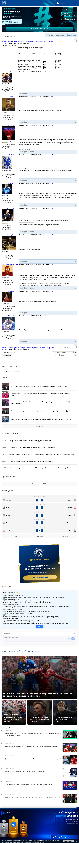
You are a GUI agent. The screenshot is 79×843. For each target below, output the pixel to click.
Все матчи (14, 536)
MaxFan (10, 183)
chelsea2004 (10, 208)
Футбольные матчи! (38, 41)
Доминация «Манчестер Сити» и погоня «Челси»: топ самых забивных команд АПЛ (33, 759)
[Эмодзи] (69, 638)
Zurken (10, 97)
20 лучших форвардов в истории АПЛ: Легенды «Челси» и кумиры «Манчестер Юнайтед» (41, 468)
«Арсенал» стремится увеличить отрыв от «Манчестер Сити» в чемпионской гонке (33, 797)
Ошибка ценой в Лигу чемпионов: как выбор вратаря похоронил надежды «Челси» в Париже (41, 394)
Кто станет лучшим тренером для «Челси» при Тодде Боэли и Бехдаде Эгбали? (39, 386)
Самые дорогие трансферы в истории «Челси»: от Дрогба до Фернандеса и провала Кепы (41, 454)
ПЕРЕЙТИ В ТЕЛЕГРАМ (38, 29)
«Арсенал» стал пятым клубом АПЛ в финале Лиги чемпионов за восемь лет (31, 746)
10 (52, 316)
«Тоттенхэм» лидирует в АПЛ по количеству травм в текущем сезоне (28, 784)
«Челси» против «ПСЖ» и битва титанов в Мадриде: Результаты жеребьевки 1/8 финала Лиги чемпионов (42, 403)
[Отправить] (73, 638)
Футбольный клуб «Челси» (22, 41)
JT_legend (11, 316)
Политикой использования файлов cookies (32, 842)
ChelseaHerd (11, 125)
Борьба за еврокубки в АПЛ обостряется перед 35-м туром (24, 771)
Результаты (64, 536)
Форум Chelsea (7, 41)
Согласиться (68, 841)
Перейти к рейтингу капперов (64, 837)
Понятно (39, 626)
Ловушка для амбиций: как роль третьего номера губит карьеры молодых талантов (41, 419)
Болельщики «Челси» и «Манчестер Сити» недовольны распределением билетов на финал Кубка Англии (33, 734)
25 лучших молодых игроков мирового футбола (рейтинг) (30, 441)
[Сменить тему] (58, 3)
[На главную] (4, 3)
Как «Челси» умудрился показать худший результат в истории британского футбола (41, 411)
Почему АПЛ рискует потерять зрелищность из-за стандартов (32, 447)
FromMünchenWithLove (10, 264)
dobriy (11, 72)
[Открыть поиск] (63, 3)
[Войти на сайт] (67, 3)
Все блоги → (39, 426)
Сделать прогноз (40, 577)
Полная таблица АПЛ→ (39, 484)
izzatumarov (10, 291)
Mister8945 (10, 155)
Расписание (39, 536)
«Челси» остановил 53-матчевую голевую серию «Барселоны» (31, 461)
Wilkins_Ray (10, 235)
